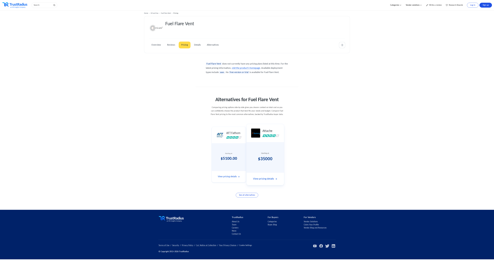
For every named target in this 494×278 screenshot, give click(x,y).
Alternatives (213, 45)
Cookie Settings (245, 245)
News (234, 231)
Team (234, 225)
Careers (235, 228)
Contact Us (236, 234)
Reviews (171, 45)
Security (175, 245)
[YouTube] (315, 246)
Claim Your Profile (311, 225)
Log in (472, 5)
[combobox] (42, 5)
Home (146, 13)
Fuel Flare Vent (166, 13)
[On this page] (342, 45)
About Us (235, 222)
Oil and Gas (154, 13)
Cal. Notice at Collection (206, 245)
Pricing (184, 45)
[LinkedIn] (333, 246)
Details (197, 45)
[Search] (54, 5)
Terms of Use (163, 245)
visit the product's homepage (246, 68)
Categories (394, 5)
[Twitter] (327, 246)
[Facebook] (321, 246)
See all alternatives (247, 195)
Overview (156, 45)
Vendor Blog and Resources (315, 228)
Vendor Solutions (311, 222)
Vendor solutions (413, 5)
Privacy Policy (187, 245)
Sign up (486, 5)
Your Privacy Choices (227, 245)
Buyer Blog (272, 225)
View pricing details (227, 176)
